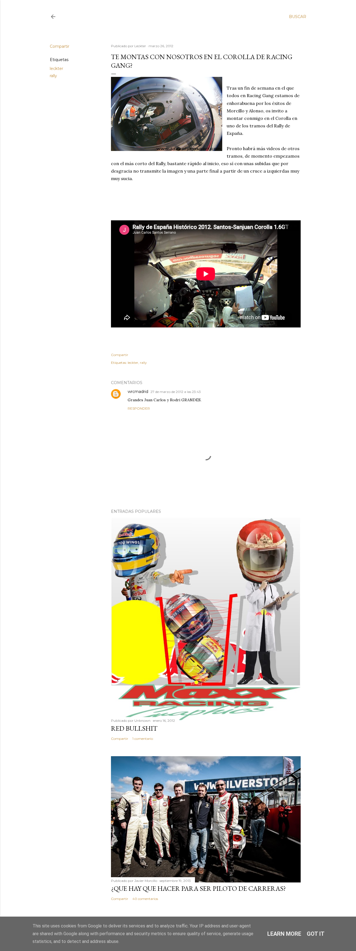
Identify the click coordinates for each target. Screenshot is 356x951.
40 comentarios (145, 899)
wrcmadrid (138, 391)
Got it (316, 933)
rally (53, 75)
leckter (56, 68)
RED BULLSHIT (134, 728)
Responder (139, 408)
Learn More (284, 933)
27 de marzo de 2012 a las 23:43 (175, 392)
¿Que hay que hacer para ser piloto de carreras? (198, 888)
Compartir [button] (59, 46)
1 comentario (142, 738)
